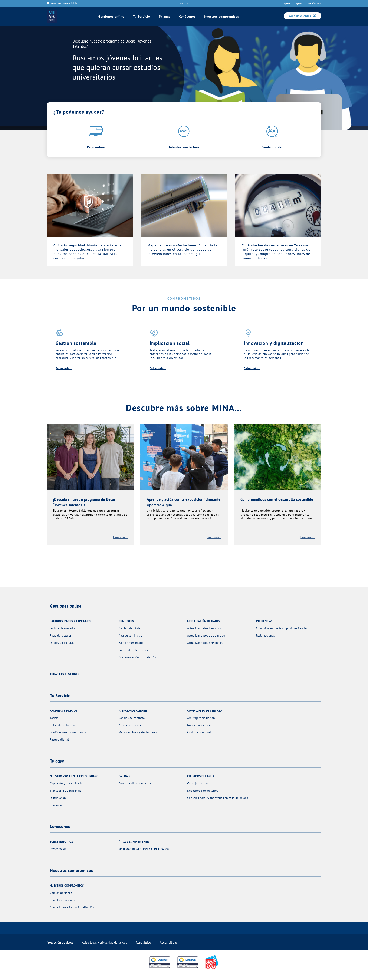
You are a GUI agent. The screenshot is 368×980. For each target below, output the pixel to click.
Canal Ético (143, 942)
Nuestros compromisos (221, 16)
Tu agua (165, 16)
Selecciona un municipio (64, 3)
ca (186, 3)
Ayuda (299, 3)
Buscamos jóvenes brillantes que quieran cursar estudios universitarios (117, 67)
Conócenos (187, 16)
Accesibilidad (169, 942)
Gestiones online (111, 16)
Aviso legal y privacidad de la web (104, 942)
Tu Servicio (141, 16)
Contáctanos (314, 3)
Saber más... (64, 368)
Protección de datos (60, 942)
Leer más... (120, 537)
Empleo (286, 3)
